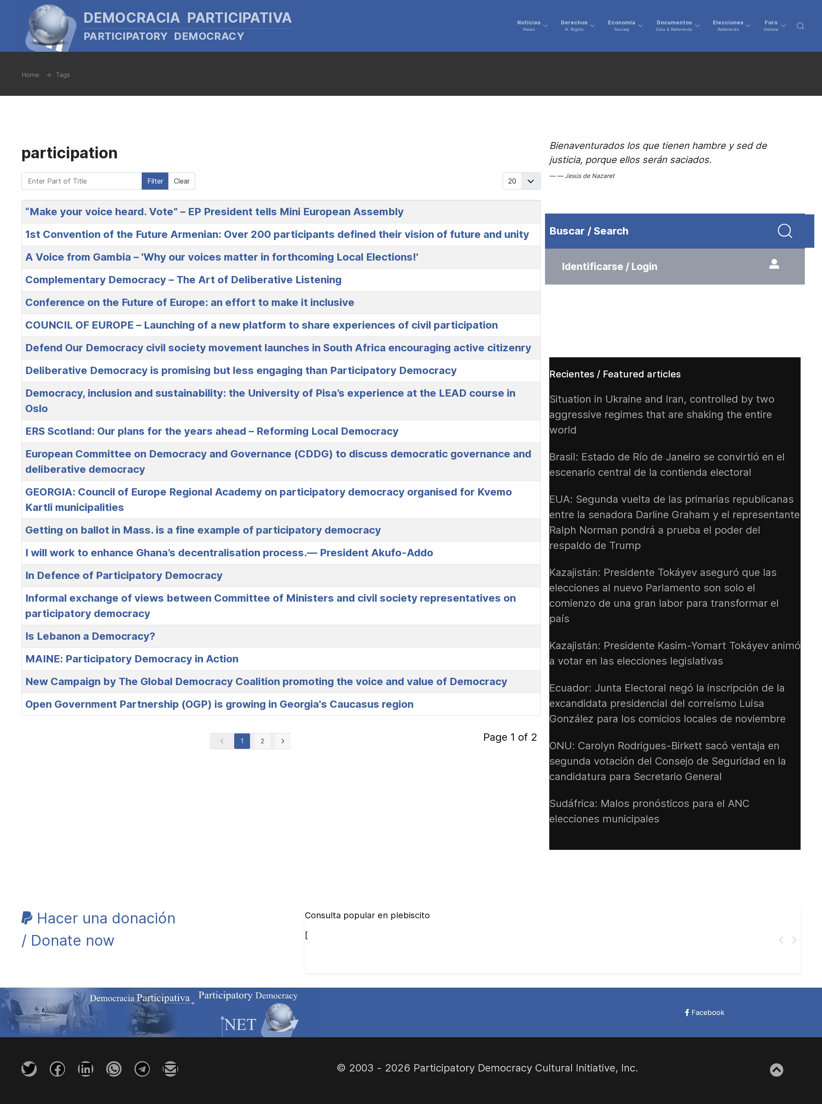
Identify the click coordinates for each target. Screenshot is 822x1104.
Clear (182, 181)
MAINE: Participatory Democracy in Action (131, 659)
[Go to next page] (283, 741)
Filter (155, 181)
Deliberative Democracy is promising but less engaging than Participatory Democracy (241, 370)
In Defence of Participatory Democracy (124, 575)
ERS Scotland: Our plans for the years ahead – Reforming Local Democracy (212, 431)
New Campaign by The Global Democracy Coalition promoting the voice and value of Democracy (266, 681)
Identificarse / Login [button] (610, 267)
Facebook (706, 1012)
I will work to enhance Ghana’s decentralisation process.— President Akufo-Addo (229, 552)
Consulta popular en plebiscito (367, 915)
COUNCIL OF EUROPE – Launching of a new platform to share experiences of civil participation (261, 325)
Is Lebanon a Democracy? (90, 636)
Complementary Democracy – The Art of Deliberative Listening (183, 279)
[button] (532, 26)
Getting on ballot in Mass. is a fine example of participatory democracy (203, 530)
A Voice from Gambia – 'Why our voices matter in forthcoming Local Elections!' (221, 257)
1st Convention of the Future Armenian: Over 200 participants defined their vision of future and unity (277, 234)
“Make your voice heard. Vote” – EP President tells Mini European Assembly (214, 211)
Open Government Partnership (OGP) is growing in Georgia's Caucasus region (219, 704)
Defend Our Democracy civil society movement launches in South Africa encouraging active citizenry (278, 347)
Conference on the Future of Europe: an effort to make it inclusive (189, 302)
